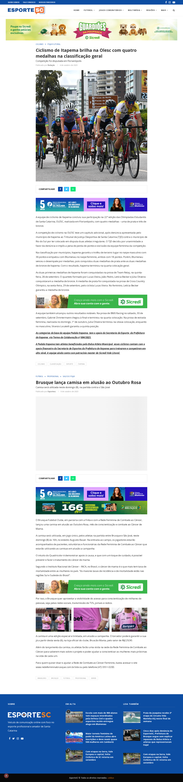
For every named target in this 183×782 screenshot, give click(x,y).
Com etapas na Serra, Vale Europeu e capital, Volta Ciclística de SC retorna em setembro (99, 755)
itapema (81, 364)
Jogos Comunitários (110, 10)
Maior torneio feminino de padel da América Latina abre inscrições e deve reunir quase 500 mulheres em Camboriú (101, 737)
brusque (54, 678)
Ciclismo (39, 44)
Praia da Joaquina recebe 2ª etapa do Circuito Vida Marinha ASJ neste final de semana (157, 717)
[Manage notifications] (6, 775)
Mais (163, 10)
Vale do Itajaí (69, 376)
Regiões (150, 10)
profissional (80, 678)
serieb (93, 678)
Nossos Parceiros (47, 2)
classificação (55, 364)
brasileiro (42, 678)
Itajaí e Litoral (53, 44)
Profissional (53, 376)
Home (76, 10)
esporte (69, 364)
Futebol (88, 10)
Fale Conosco (29, 2)
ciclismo (41, 364)
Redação (51, 65)
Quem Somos (13, 2)
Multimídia (134, 10)
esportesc (52, 391)
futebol (66, 678)
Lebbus (111, 777)
